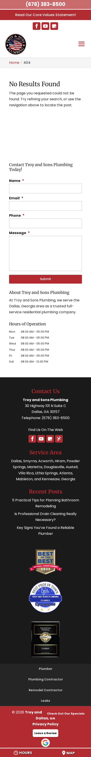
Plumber (45, 669)
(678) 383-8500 (45, 4)
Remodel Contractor (46, 690)
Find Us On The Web (45, 429)
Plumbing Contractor (45, 679)
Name (16, 181)
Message (19, 233)
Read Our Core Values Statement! (45, 14)
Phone (17, 215)
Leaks (45, 700)
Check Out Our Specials (66, 713)
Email (16, 198)
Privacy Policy (45, 724)
